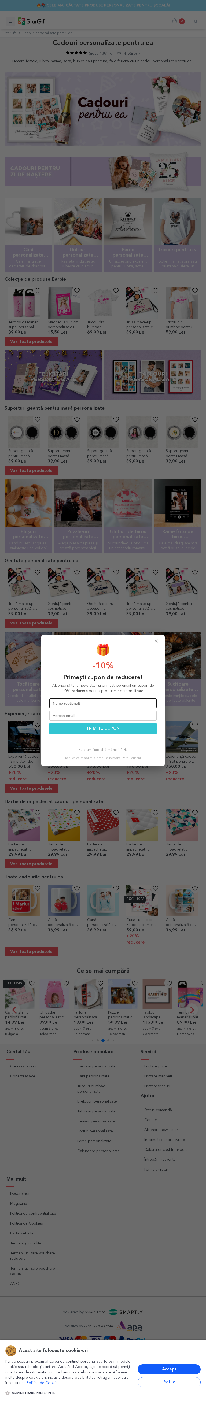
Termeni (135, 758)
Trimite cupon (103, 729)
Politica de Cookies (43, 1383)
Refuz (169, 1382)
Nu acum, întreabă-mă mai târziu (103, 750)
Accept (169, 1369)
